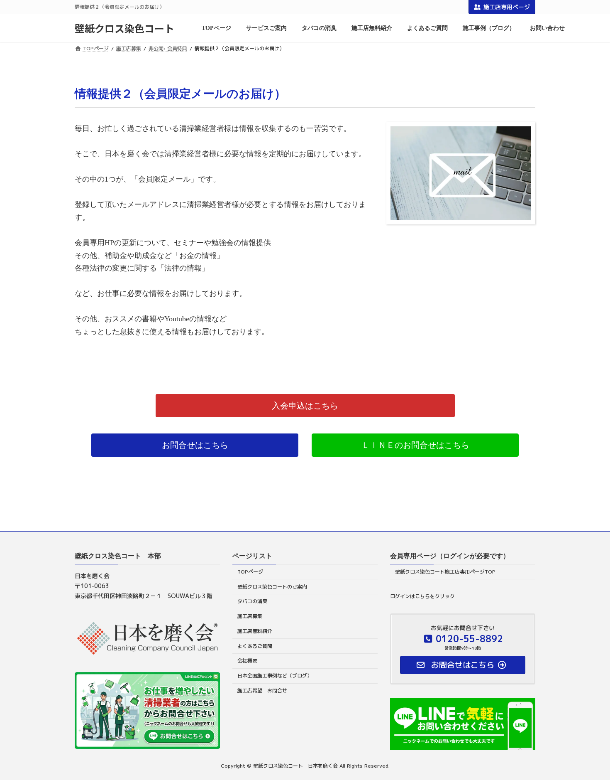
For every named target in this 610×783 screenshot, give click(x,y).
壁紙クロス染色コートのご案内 (272, 586)
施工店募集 (249, 616)
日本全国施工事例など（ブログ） (274, 675)
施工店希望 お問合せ (262, 690)
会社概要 (247, 660)
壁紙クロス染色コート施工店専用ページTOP (445, 571)
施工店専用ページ (506, 7)
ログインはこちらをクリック (422, 596)
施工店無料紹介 (254, 631)
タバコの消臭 (252, 601)
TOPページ (250, 571)
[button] (305, 405)
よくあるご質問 (254, 645)
